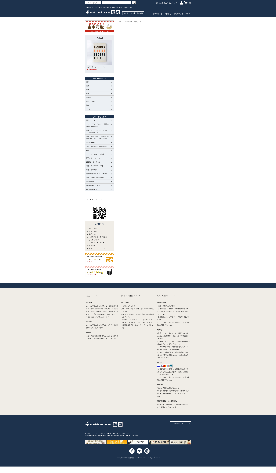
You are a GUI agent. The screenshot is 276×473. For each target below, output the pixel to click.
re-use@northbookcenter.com (99, 435)
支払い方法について (96, 228)
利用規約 (92, 245)
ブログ (187, 14)
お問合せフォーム (180, 423)
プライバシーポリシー (96, 242)
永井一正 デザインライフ (96, 68)
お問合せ (168, 14)
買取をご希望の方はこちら (165, 3)
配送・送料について (96, 231)
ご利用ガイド (157, 14)
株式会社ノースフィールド (94, 433)
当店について (178, 14)
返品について (93, 234)
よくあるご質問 (94, 240)
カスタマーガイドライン (97, 248)
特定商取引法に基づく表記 (98, 237)
